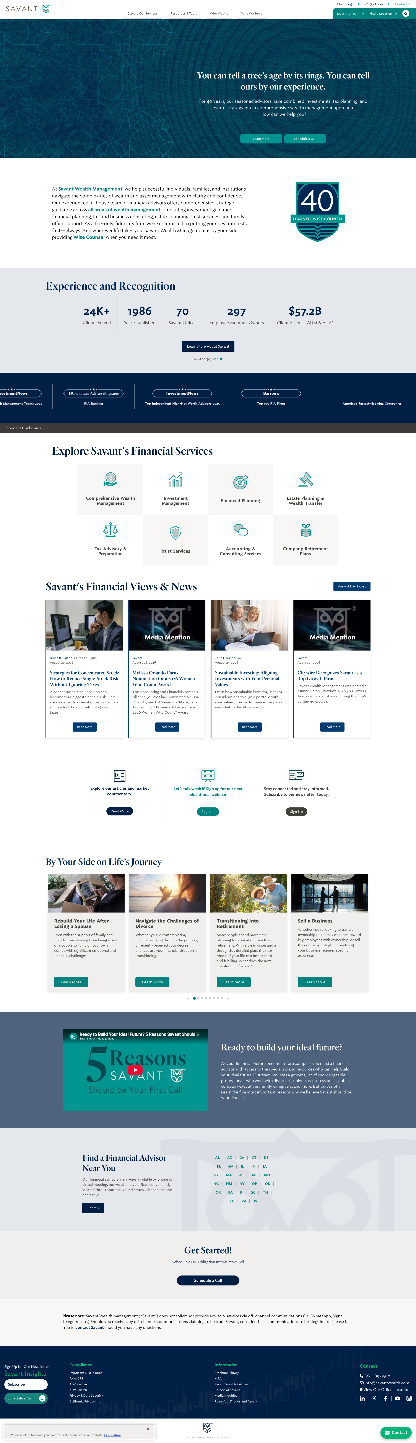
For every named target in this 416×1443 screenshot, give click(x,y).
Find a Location (380, 13)
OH (255, 1183)
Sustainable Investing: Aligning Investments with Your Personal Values (247, 678)
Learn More (261, 139)
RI (242, 1192)
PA (231, 1192)
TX (232, 1201)
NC (216, 1183)
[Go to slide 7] (218, 998)
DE (267, 1157)
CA (242, 1157)
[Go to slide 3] (202, 998)
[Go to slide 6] (214, 998)
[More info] (221, 359)
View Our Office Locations (386, 1389)
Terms (226, 1437)
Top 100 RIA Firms (227, 403)
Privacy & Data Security (86, 1395)
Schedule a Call (305, 139)
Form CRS (76, 1378)
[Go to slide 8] (222, 998)
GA (231, 1166)
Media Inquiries (225, 1395)
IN (253, 1166)
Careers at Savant (227, 1390)
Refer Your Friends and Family (235, 1401)
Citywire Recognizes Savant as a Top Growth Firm (329, 675)
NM (229, 1183)
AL (218, 1157)
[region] (79, 1432)
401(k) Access (375, 4)
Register (208, 811)
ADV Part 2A (78, 1384)
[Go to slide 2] (198, 998)
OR (219, 1192)
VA (244, 1201)
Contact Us (403, 4)
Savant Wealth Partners (231, 1384)
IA (265, 1166)
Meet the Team (348, 13)
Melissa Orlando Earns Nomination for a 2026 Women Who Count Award (163, 678)
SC (253, 1192)
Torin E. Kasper (225, 658)
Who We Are (219, 13)
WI (256, 1201)
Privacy (218, 1437)
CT (254, 1157)
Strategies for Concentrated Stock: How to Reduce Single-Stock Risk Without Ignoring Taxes (84, 678)
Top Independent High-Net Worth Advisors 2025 (138, 403)
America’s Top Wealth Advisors (391, 403)
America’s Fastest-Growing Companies (309, 403)
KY (216, 1175)
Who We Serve (251, 13)
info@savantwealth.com (386, 1382)
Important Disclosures (22, 428)
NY (242, 1183)
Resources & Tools (184, 13)
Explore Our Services (143, 13)
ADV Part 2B (78, 1390)
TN (266, 1192)
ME (242, 1175)
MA (229, 1175)
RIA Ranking (49, 403)
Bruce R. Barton (61, 658)
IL (243, 1166)
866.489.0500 (377, 1375)
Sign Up (296, 811)
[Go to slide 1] (194, 998)
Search (93, 1208)
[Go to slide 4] (206, 998)
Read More (85, 727)
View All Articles (352, 586)
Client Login (346, 4)
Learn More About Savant (208, 346)
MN (267, 1175)
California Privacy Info (85, 1401)
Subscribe (16, 1384)
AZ (230, 1157)
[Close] (148, 1429)
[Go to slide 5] (210, 998)
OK (268, 1183)
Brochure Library (226, 1373)
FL (219, 1166)
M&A (218, 1378)
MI (254, 1175)
